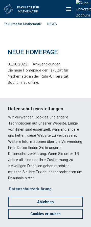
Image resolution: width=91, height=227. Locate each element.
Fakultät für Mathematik (23, 24)
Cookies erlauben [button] (45, 214)
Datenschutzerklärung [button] (30, 188)
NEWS (52, 24)
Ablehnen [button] (45, 202)
